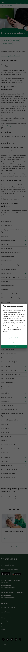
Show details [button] (15, 338)
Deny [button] (14, 342)
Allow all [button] (14, 346)
